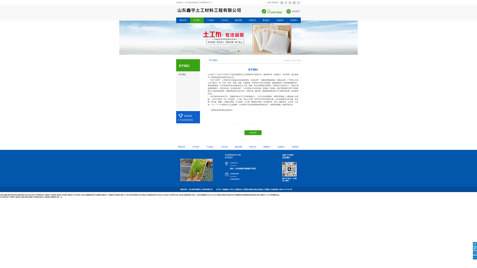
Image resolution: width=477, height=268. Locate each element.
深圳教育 (117, 195)
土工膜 (239, 99)
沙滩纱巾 (263, 195)
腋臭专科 (231, 195)
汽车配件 (65, 195)
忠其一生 (59, 197)
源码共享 (225, 195)
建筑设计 (71, 195)
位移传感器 (3, 195)
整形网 (135, 195)
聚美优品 (41, 195)
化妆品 (83, 195)
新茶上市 (123, 195)
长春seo (194, 195)
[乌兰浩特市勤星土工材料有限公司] (209, 15)
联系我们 (293, 20)
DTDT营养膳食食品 (272, 195)
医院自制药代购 (254, 195)
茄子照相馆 (218, 195)
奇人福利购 (46, 197)
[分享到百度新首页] (294, 3)
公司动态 (224, 20)
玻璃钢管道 (238, 195)
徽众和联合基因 (27, 197)
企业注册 (3, 197)
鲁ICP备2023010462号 (284, 189)
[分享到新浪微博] (290, 3)
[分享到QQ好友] (298, 3)
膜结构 (59, 195)
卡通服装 (111, 195)
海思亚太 (19, 197)
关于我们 (196, 20)
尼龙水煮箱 (141, 195)
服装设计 (104, 195)
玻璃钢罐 (245, 195)
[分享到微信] (285, 3)
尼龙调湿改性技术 (152, 195)
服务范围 (238, 20)
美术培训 (130, 195)
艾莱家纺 (54, 195)
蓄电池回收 (21, 195)
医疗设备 (28, 195)
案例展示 (266, 20)
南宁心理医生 (10, 197)
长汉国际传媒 (37, 197)
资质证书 (252, 20)
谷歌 (293, 195)
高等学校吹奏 (12, 195)
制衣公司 (161, 195)
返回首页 (253, 133)
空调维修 (53, 197)
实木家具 (77, 195)
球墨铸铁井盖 (90, 195)
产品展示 (210, 20)
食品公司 (168, 195)
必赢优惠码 (187, 195)
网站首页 (183, 20)
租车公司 (34, 195)
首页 (292, 60)
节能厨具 (47, 195)
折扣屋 (181, 195)
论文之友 (211, 195)
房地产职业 (174, 195)
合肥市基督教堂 (202, 195)
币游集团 (98, 195)
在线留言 (296, 11)
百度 (289, 195)
